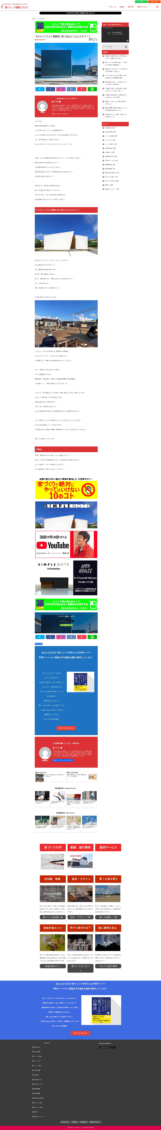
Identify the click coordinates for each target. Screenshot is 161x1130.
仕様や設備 (38, 644)
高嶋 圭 (91, 39)
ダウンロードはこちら (66, 728)
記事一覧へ (131, 7)
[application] (115, 34)
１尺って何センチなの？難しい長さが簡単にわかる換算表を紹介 (116, 77)
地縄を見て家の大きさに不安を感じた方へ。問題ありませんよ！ (116, 57)
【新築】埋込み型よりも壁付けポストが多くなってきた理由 (116, 96)
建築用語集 (108, 164)
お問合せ (122, 7)
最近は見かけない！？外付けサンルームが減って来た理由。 (116, 83)
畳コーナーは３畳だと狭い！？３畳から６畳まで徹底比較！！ (116, 64)
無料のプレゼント (143, 7)
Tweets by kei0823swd (105, 1043)
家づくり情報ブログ (16, 7)
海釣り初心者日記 (110, 172)
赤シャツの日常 (110, 181)
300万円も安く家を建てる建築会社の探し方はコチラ (81, 13)
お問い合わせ (154, 1)
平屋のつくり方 (110, 160)
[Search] (126, 47)
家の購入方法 (109, 156)
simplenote (108, 128)
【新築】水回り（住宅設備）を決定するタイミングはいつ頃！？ (116, 90)
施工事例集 (108, 168)
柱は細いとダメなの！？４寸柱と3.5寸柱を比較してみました (116, 70)
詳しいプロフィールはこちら (60, 114)
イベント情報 (109, 136)
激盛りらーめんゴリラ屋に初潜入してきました (116, 103)
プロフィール (112, 7)
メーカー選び (109, 144)
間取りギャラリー (110, 189)
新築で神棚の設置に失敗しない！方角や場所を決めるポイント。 (116, 109)
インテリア (108, 140)
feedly (66, 625)
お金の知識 (108, 132)
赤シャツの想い (110, 177)
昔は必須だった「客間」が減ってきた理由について (116, 116)
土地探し (108, 152)
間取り (107, 185)
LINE (141, 1)
